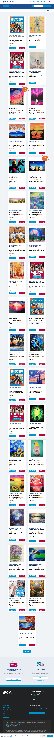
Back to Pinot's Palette (35, 1)
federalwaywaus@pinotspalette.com (37, 697)
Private (47, 6)
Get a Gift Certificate (14, 679)
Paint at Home (6, 717)
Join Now (40, 677)
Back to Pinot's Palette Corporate (10, 685)
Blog (4, 715)
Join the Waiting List (41, 46)
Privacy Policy (13, 724)
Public (40, 6)
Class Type (6, 6)
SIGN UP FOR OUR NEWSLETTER (37, 712)
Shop (4, 713)
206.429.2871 (33, 699)
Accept (50, 735)
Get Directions (33, 695)
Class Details (12, 48)
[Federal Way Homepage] (8, 1)
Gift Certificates (7, 709)
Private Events (6, 707)
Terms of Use (8, 724)
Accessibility (18, 724)
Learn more (10, 736)
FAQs (4, 711)
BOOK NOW (22, 48)
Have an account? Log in (40, 680)
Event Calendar (6, 705)
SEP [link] (48, 10)
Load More (27, 651)
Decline (43, 735)
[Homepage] (15, 692)
